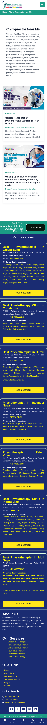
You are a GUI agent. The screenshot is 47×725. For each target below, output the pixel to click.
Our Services (9, 676)
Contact (7, 686)
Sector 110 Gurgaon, (21, 473)
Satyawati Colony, (18, 271)
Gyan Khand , (16, 532)
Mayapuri (32, 581)
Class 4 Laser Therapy (16, 657)
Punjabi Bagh (14, 578)
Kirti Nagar (30, 575)
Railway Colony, (16, 268)
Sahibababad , (34, 529)
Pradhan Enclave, (17, 380)
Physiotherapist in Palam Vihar (23, 454)
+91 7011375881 (17, 464)
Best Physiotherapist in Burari (23, 352)
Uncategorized (10, 113)
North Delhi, (22, 283)
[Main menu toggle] (42, 4)
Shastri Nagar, (32, 265)
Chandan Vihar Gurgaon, (17, 470)
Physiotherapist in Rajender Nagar (23, 404)
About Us (8, 673)
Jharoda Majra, (24, 376)
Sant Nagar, (16, 370)
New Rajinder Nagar (11, 424)
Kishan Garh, (12, 329)
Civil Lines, (32, 280)
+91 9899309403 (17, 258)
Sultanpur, (24, 326)
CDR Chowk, (14, 326)
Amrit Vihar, (34, 367)
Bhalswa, (6, 380)
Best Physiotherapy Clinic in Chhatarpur (23, 307)
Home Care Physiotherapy (18, 645)
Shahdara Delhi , (22, 529)
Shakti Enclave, (15, 367)
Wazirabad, (13, 376)
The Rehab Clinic (10, 679)
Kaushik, (25, 367)
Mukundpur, (35, 376)
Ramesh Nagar (38, 578)
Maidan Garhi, (35, 326)
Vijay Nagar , (23, 523)
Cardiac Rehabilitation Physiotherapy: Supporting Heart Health (22, 121)
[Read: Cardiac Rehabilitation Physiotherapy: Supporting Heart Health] (23, 98)
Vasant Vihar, (21, 323)
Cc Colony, (13, 274)
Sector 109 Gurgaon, (28, 476)
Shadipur (16, 581)
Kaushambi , (8, 535)
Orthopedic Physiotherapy (18, 648)
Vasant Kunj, (22, 329)
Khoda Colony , (27, 517)
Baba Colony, (30, 370)
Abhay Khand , (26, 526)
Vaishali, (6, 517)
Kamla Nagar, (34, 274)
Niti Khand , (28, 532)
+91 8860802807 (17, 361)
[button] (23, 673)
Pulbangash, (13, 283)
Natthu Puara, (25, 373)
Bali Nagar (7, 581)
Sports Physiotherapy (16, 654)
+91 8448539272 (17, 317)
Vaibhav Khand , (11, 526)
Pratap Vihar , (10, 523)
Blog (6, 683)
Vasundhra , (15, 517)
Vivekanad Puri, (31, 268)
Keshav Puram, (34, 277)
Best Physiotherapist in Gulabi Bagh (23, 248)
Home (6, 670)
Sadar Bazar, (18, 280)
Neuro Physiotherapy (16, 651)
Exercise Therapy (11, 172)
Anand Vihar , (9, 529)
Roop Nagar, (23, 274)
